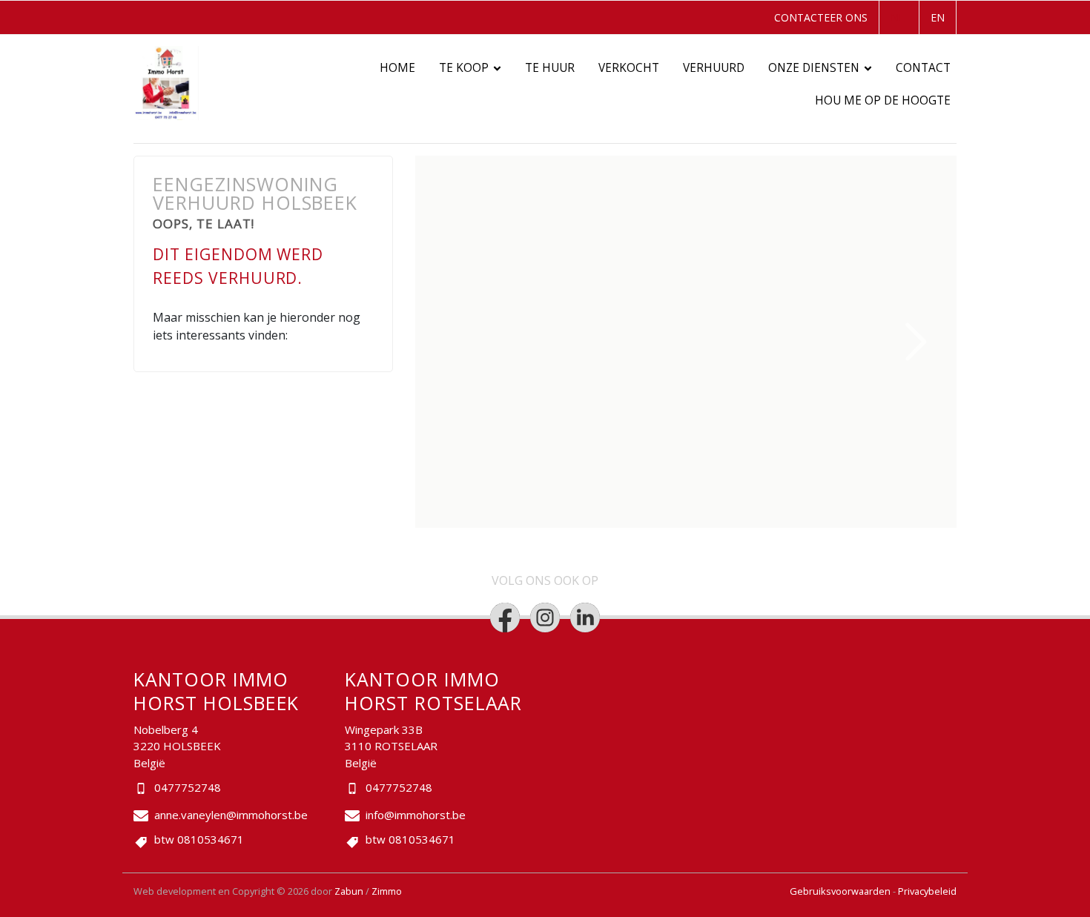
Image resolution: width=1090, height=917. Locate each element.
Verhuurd (713, 68)
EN (938, 17)
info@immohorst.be (416, 814)
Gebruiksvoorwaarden (841, 891)
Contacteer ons (821, 17)
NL (898, 17)
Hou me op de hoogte (883, 100)
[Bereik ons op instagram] (545, 617)
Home (397, 68)
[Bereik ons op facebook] (505, 617)
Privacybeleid (927, 891)
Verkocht (628, 68)
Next (916, 342)
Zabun (348, 891)
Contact (923, 68)
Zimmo (386, 891)
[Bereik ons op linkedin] (585, 617)
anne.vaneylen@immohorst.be (231, 814)
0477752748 (187, 787)
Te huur (550, 68)
